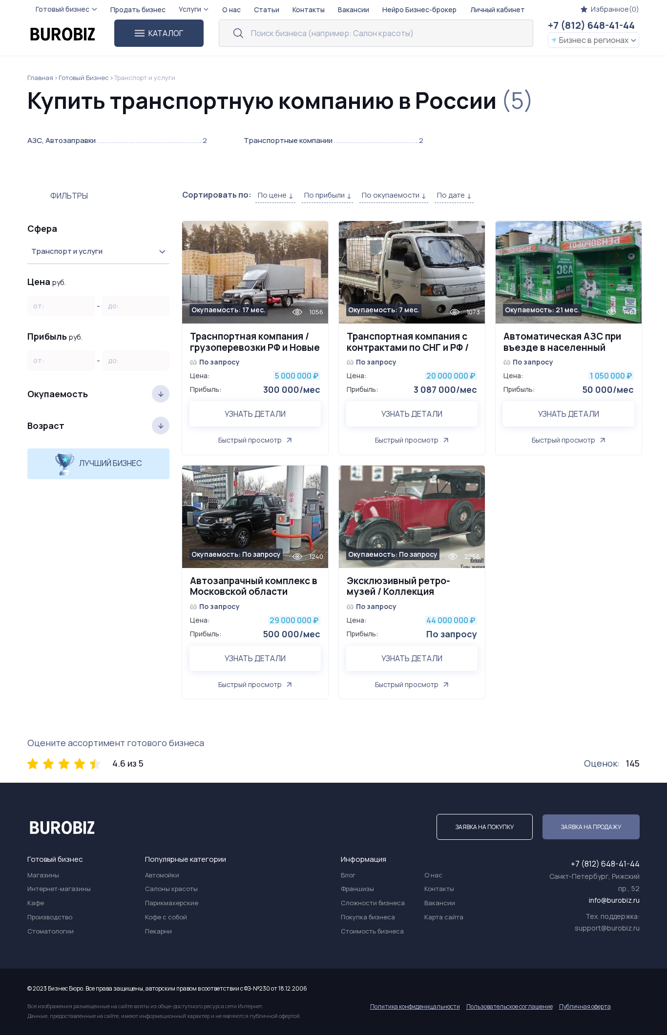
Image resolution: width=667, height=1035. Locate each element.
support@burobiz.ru (607, 928)
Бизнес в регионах (593, 40)
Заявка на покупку (485, 827)
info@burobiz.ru (614, 900)
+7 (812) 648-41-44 (591, 25)
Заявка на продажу (591, 827)
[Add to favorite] (316, 234)
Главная (40, 77)
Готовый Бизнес (84, 77)
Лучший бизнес (110, 463)
